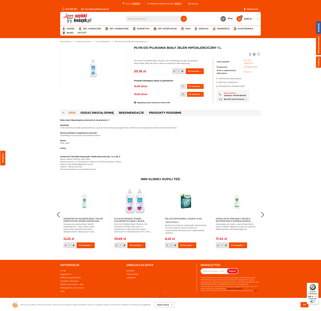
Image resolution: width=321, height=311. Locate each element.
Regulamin (65, 274)
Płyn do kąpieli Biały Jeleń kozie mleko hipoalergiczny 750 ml (235, 219)
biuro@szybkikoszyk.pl (97, 9)
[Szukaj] (184, 19)
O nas (63, 271)
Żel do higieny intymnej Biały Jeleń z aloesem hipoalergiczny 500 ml (133, 219)
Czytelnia (131, 277)
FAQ (62, 291)
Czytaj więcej (163, 305)
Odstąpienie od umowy (72, 288)
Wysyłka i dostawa (69, 281)
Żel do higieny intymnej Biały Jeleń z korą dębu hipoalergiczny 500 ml (84, 219)
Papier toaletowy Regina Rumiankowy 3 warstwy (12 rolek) (185, 219)
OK (304, 304)
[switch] (312, 301)
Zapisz (232, 271)
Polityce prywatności (235, 288)
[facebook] (159, 296)
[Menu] (316, 284)
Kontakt (130, 271)
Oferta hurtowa (171, 224)
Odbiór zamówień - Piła (71, 284)
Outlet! (81, 32)
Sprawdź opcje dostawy (233, 99)
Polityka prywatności (70, 277)
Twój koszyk (132, 274)
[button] (262, 214)
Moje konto (252, 9)
